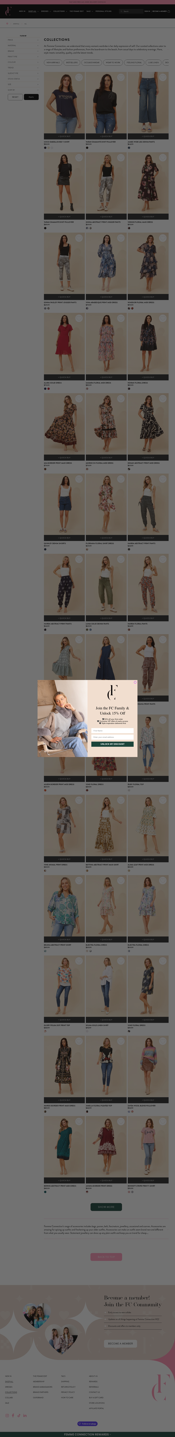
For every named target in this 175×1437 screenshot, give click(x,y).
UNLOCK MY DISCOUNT (113, 744)
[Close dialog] (135, 682)
